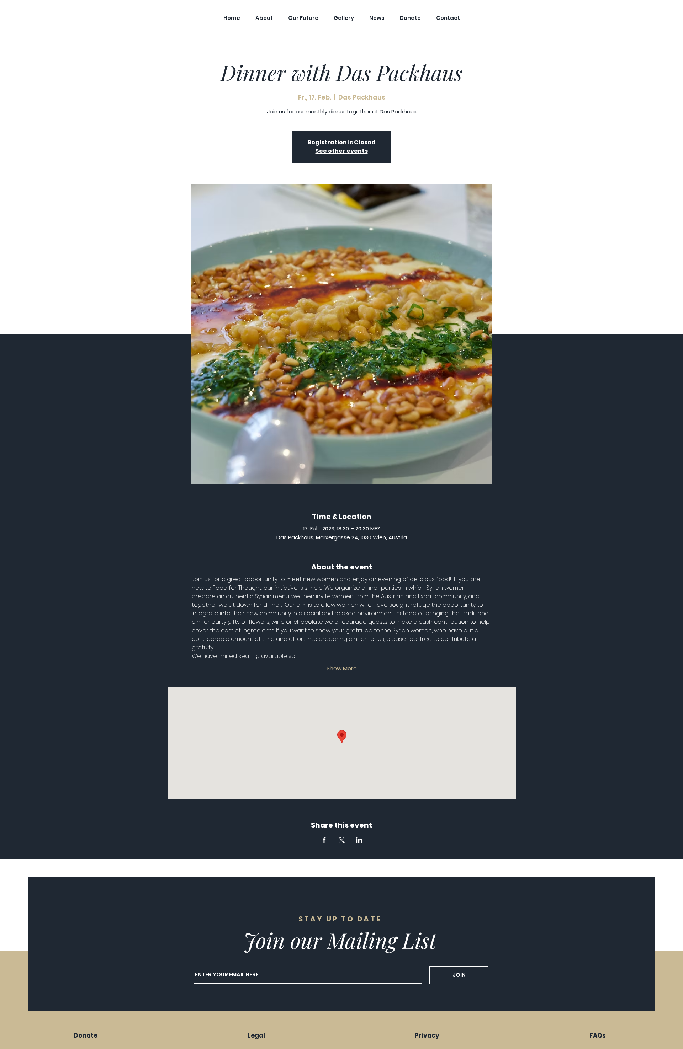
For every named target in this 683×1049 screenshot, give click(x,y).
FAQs (597, 1035)
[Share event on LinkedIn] (359, 840)
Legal (256, 1035)
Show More (342, 669)
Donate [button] (85, 1035)
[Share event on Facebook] (324, 840)
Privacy (427, 1035)
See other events (342, 151)
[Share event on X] (341, 840)
